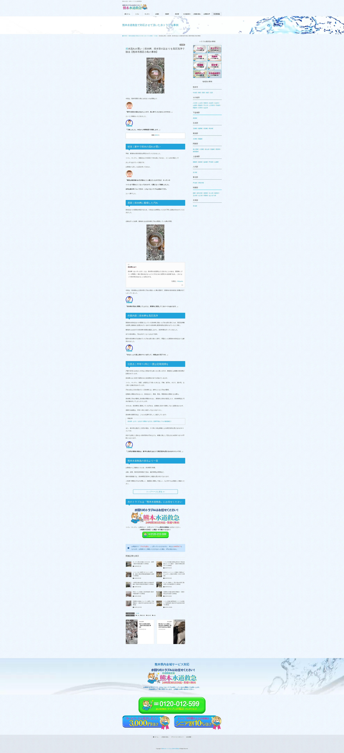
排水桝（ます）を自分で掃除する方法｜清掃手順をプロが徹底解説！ (150, 421)
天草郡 (195, 200)
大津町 (195, 139)
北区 (211, 92)
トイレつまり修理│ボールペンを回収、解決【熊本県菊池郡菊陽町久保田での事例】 (143, 574)
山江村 (200, 195)
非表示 (157, 135)
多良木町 (200, 193)
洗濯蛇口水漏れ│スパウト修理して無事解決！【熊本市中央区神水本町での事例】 (143, 603)
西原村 (218, 149)
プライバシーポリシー (177, 737)
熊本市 (143, 615)
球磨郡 (195, 187)
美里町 (195, 118)
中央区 (195, 92)
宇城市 (218, 105)
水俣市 (211, 103)
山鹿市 (195, 105)
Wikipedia (180, 281)
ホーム (156, 737)
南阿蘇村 (196, 151)
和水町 (211, 128)
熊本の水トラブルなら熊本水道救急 (170, 748)
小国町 (202, 149)
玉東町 (195, 128)
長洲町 (206, 128)
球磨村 (206, 195)
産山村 (207, 149)
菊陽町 (200, 139)
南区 (207, 92)
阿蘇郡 (195, 144)
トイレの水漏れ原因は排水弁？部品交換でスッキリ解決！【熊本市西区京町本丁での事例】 (174, 563)
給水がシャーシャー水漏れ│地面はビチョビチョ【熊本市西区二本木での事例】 (174, 574)
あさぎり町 (212, 195)
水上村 (211, 193)
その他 (182, 44)
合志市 (206, 108)
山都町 (216, 162)
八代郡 (195, 167)
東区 (199, 92)
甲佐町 (211, 162)
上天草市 (212, 105)
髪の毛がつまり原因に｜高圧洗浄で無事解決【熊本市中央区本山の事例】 (165, 625)
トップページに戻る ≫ (155, 492)
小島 (138, 615)
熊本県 (149, 615)
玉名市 (216, 103)
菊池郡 (195, 133)
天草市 (200, 108)
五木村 (195, 195)
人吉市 (200, 103)
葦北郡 (195, 177)
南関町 (200, 128)
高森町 (212, 149)
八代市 (195, 103)
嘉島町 (200, 162)
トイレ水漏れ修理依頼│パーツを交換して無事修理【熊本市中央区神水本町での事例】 (174, 603)
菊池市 (200, 105)
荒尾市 (206, 103)
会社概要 (188, 737)
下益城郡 (196, 112)
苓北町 (195, 206)
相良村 (216, 193)
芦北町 (195, 183)
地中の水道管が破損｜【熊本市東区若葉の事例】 (145, 625)
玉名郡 (195, 123)
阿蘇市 (195, 108)
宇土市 (206, 105)
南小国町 (196, 149)
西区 (155, 615)
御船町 (195, 162)
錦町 (194, 193)
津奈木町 (201, 183)
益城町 (206, 162)
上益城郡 (196, 156)
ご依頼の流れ (165, 737)
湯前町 (206, 193)
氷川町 (195, 172)
